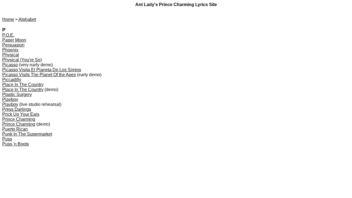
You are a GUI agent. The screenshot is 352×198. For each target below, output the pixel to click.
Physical (10, 55)
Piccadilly (11, 79)
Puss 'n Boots (15, 144)
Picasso (10, 64)
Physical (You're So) (22, 59)
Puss (7, 139)
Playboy (10, 99)
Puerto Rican (15, 129)
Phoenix (10, 50)
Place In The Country (22, 84)
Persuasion (13, 45)
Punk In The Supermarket (27, 134)
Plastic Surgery (17, 94)
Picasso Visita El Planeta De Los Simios (41, 69)
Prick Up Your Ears (20, 114)
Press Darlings (16, 109)
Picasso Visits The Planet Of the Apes (39, 74)
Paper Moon (14, 40)
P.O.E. (8, 35)
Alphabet (27, 19)
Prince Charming (18, 119)
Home (8, 19)
